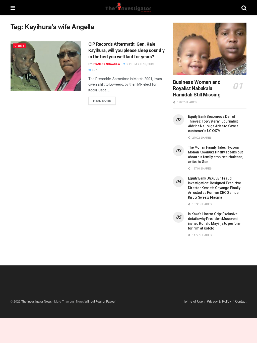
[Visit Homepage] (128, 8)
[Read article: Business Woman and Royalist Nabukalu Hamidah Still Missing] (209, 49)
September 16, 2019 (139, 64)
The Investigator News (36, 301)
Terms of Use (193, 301)
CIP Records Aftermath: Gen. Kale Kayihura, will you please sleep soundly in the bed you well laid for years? (126, 50)
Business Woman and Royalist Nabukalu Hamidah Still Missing (197, 88)
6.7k (94, 70)
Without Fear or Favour (100, 301)
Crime (20, 45)
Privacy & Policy (219, 301)
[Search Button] (243, 7)
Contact (240, 301)
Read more (104, 99)
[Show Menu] (13, 7)
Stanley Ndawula (106, 64)
